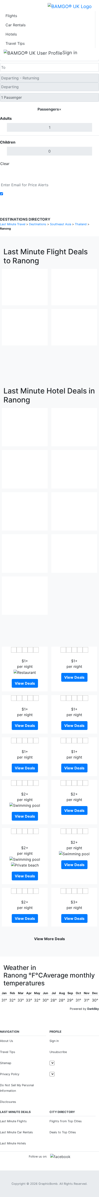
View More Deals (49, 938)
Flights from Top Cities (66, 1121)
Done (91, 163)
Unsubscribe (58, 1052)
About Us (6, 1041)
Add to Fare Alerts (20, 194)
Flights (11, 15)
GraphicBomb (48, 1183)
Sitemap (5, 1063)
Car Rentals (16, 25)
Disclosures (8, 1102)
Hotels (11, 34)
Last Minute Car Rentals (16, 1132)
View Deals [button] (25, 683)
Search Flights (49, 174)
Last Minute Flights (13, 1121)
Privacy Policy (9, 1074)
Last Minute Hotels (13, 1143)
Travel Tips (15, 43)
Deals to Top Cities (63, 1132)
